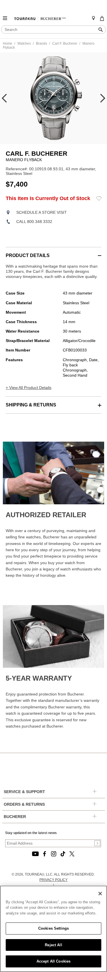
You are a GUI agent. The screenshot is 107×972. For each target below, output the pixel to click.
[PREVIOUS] (4, 98)
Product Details (28, 255)
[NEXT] (102, 98)
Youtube (35, 854)
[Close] (100, 893)
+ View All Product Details (28, 387)
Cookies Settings (53, 928)
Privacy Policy (53, 880)
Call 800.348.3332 (34, 221)
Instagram (53, 854)
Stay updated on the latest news (31, 833)
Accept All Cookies (53, 961)
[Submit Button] (97, 843)
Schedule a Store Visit (41, 212)
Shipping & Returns (31, 404)
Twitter (72, 854)
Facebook (44, 854)
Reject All (53, 945)
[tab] (53, 252)
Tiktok (62, 854)
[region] (53, 929)
